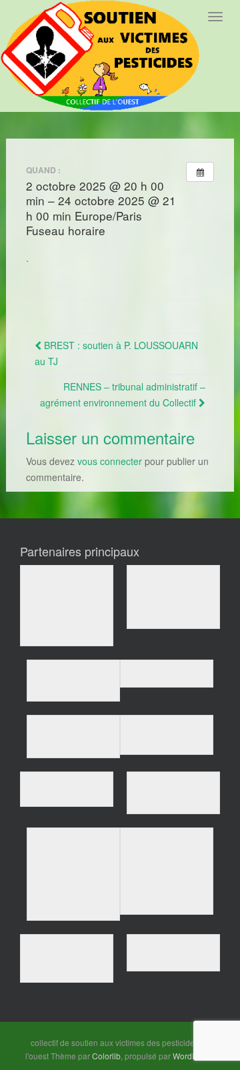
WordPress (193, 1055)
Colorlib (106, 1055)
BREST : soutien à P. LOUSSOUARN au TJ (116, 353)
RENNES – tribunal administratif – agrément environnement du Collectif (122, 394)
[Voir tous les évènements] (200, 172)
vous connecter (109, 461)
